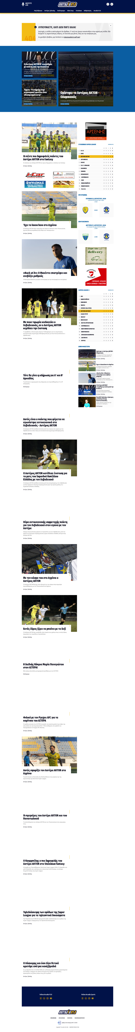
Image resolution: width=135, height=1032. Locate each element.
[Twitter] (44, 998)
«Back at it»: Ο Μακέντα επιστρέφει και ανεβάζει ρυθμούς (45, 274)
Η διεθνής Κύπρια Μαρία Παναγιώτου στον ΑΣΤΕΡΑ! (43, 666)
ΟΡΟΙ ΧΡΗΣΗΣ (62, 1018)
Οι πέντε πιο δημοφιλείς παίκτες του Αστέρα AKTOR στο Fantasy (43, 158)
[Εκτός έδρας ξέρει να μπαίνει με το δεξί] (49, 613)
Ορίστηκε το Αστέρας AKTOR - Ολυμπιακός (79, 95)
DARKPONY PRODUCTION (74, 1027)
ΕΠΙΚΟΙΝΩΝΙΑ (53, 1018)
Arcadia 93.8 (97, 11)
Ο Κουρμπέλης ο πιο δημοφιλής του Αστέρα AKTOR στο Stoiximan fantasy (43, 862)
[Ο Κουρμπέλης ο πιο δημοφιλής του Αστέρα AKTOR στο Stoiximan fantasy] (49, 848)
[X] (86, 998)
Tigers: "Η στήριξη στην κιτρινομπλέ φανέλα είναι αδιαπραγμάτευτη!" (35, 92)
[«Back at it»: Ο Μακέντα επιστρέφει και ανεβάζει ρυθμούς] (49, 257)
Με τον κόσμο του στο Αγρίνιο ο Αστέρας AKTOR (40, 579)
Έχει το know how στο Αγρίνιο (40, 225)
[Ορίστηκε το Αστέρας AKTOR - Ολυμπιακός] (87, 354)
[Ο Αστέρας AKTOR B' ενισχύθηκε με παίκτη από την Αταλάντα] (87, 390)
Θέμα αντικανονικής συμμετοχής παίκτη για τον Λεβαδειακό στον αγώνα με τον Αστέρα (45, 525)
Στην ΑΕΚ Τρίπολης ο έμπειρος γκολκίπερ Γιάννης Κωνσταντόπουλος (104, 398)
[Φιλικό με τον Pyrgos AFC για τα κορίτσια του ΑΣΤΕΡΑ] (49, 700)
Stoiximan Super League (87, 144)
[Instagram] (47, 998)
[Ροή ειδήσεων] (107, 4)
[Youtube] (51, 998)
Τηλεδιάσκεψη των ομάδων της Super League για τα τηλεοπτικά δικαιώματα (44, 913)
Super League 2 (83, 290)
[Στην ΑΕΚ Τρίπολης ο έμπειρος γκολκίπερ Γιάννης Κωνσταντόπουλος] (87, 402)
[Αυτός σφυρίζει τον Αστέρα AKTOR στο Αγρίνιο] (49, 755)
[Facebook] (41, 998)
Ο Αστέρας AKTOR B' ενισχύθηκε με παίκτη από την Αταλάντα (38, 65)
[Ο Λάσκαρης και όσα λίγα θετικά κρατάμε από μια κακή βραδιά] (49, 947)
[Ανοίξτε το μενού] (111, 4)
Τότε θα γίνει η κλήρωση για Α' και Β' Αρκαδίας (43, 377)
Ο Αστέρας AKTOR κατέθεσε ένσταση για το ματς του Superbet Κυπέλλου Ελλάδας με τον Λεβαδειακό (45, 476)
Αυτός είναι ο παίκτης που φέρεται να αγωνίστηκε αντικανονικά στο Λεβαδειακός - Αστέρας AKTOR (44, 422)
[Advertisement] (35, 175)
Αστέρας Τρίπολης (49, 11)
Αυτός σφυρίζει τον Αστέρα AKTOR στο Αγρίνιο (44, 772)
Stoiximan (79, 11)
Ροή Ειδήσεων (38, 11)
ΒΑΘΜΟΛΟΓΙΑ (110, 144)
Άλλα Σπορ (70, 11)
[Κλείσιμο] (110, 25)
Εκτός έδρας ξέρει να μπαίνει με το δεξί (44, 628)
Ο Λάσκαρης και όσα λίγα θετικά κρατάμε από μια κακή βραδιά (41, 965)
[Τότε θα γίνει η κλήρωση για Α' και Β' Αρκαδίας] (49, 361)
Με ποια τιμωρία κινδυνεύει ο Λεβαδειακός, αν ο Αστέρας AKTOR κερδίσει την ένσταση (42, 325)
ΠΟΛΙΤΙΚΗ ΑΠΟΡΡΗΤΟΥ (80, 1018)
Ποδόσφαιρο (61, 11)
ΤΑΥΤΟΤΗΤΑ (69, 1018)
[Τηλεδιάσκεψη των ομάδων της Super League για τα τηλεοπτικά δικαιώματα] (49, 897)
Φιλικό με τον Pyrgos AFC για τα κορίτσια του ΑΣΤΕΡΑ (40, 719)
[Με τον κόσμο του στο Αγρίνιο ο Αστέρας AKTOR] (49, 562)
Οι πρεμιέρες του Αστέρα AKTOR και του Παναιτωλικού (45, 817)
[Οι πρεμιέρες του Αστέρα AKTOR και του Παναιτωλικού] (49, 803)
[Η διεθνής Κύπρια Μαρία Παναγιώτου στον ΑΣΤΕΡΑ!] (49, 655)
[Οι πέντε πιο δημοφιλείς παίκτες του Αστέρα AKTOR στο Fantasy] (49, 141)
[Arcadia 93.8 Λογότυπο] (67, 4)
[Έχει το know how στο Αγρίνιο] (49, 209)
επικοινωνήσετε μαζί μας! (72, 37)
